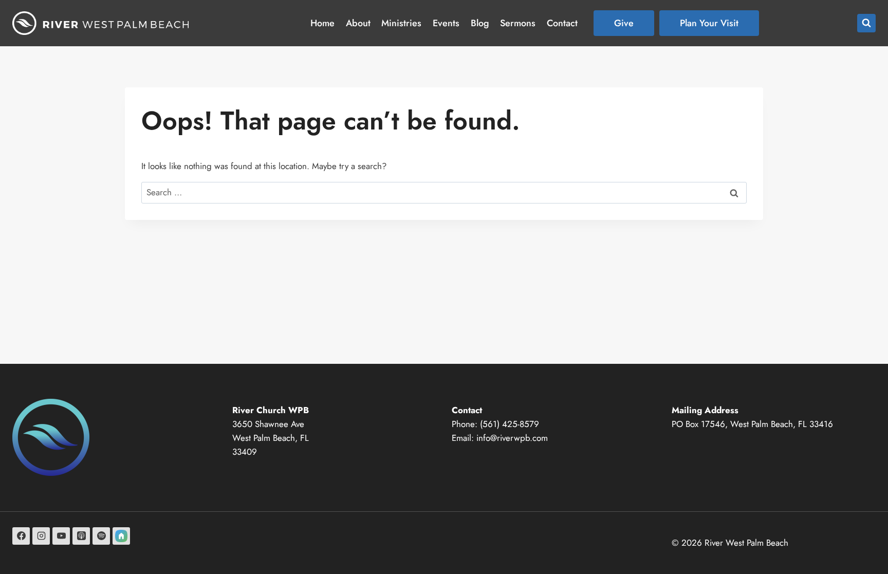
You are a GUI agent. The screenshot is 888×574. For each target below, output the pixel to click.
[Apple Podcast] (81, 536)
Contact (562, 23)
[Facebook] (21, 536)
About (358, 23)
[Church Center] (121, 536)
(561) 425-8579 (509, 424)
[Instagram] (41, 536)
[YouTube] (61, 536)
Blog (480, 23)
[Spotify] (101, 536)
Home (322, 23)
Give (624, 23)
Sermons (517, 23)
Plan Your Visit (709, 23)
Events (446, 23)
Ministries (401, 23)
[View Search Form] (866, 23)
